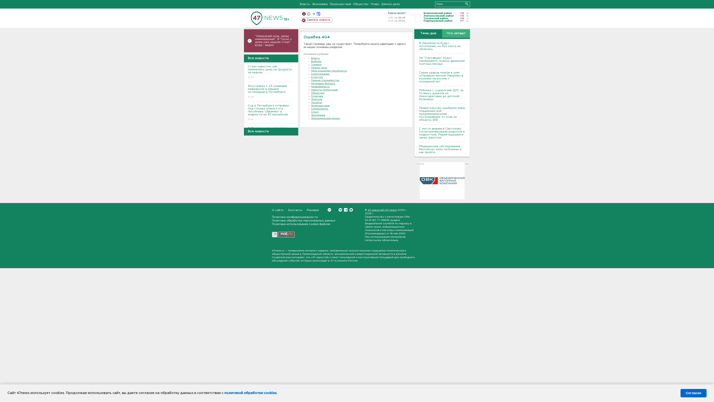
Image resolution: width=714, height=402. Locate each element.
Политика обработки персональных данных (303, 220)
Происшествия (340, 4)
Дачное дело (390, 4)
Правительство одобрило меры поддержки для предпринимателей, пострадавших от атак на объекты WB (442, 114)
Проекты (316, 103)
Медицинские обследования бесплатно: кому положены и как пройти (440, 149)
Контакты (295, 210)
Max (351, 210)
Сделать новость (319, 20)
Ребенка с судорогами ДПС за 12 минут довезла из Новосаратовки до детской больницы (441, 94)
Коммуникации (320, 74)
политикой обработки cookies (250, 393)
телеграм (313, 14)
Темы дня (428, 33)
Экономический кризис (325, 118)
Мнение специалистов (325, 80)
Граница (316, 65)
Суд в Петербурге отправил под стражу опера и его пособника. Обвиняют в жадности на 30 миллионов (268, 112)
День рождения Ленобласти (329, 71)
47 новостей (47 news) (382, 210)
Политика (317, 96)
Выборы (316, 61)
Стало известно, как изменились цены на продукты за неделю (270, 71)
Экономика (320, 4)
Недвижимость (320, 87)
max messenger (318, 14)
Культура (317, 77)
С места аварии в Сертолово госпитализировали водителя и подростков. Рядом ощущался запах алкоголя (442, 133)
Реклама (313, 210)
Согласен (693, 393)
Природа (316, 99)
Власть (305, 4)
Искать (466, 3)
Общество (361, 4)
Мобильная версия (304, 14)
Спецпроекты (319, 109)
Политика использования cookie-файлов (301, 224)
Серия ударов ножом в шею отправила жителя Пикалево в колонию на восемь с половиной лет (441, 77)
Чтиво (375, 4)
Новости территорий (324, 90)
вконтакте (309, 14)
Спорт (315, 112)
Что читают (456, 33)
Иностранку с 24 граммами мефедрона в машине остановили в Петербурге (267, 91)
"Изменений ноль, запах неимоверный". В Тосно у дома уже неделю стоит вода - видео (273, 40)
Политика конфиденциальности (295, 217)
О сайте (278, 210)
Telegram (346, 210)
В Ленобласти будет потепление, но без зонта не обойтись (440, 46)
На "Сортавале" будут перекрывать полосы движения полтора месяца (442, 61)
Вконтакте (340, 210)
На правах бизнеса (323, 84)
